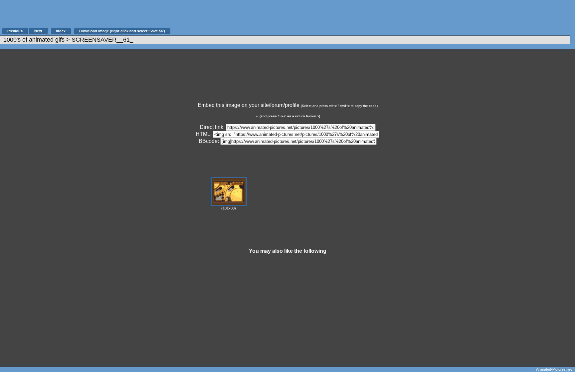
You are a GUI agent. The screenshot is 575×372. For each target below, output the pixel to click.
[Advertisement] (292, 17)
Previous (15, 31)
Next (38, 31)
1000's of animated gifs (34, 39)
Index (61, 31)
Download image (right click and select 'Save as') (122, 31)
